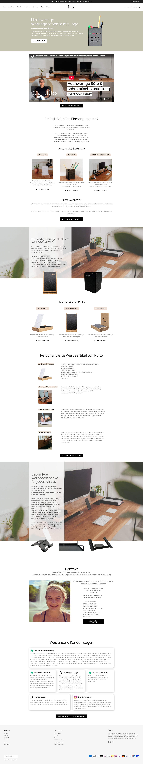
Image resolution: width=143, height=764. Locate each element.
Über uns (48, 6)
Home (4, 6)
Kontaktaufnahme (43, 189)
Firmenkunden (57, 733)
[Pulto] (71, 7)
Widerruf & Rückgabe (59, 742)
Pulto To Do (11, 6)
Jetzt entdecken (39, 41)
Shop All (6, 733)
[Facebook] (108, 742)
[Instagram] (110, 742)
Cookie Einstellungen (59, 744)
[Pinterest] (112, 742)
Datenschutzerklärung (59, 739)
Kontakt (56, 735)
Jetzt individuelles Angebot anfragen (71, 716)
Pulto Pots (27, 6)
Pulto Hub (19, 6)
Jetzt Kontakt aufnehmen (93, 621)
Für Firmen (35, 6)
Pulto (8, 759)
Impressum (6, 737)
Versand (5, 739)
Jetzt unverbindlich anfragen (71, 456)
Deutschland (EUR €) (135, 1)
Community (6, 744)
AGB (55, 737)
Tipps (42, 6)
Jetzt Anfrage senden (71, 105)
